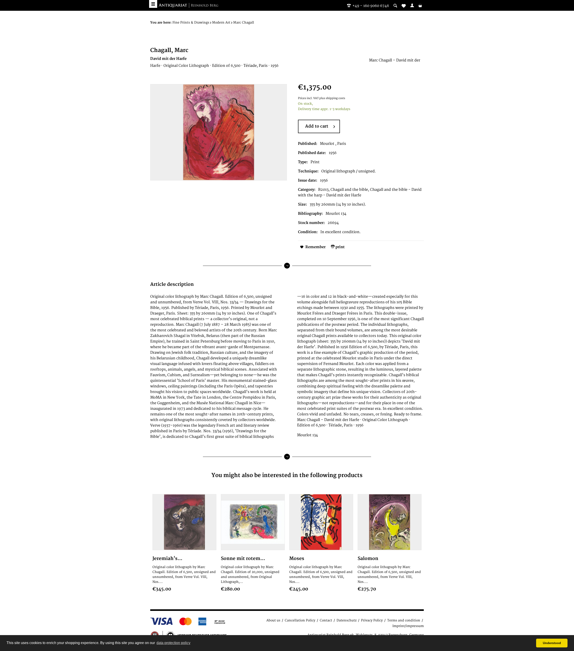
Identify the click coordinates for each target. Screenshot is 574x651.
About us (273, 620)
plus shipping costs (332, 98)
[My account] (412, 5)
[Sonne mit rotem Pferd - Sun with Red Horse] (253, 522)
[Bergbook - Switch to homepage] (188, 5)
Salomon (368, 558)
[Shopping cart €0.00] (420, 5)
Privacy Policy (372, 620)
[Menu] (153, 4)
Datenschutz (347, 620)
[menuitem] (412, 5)
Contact (326, 620)
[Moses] (321, 522)
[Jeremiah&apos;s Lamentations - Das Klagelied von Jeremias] (184, 522)
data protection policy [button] (173, 643)
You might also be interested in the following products (287, 475)
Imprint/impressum (408, 626)
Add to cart (316, 126)
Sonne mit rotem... (243, 558)
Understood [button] (552, 643)
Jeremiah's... (167, 558)
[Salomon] (390, 522)
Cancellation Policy (300, 620)
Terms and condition (403, 620)
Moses (296, 558)
